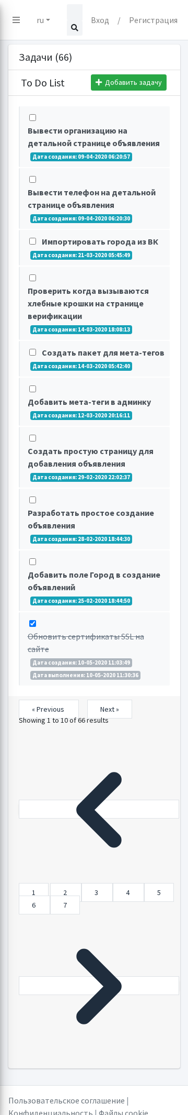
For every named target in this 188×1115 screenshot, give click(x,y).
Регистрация (153, 20)
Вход (100, 20)
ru (40, 20)
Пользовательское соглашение (66, 1100)
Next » (109, 709)
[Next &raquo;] (99, 985)
